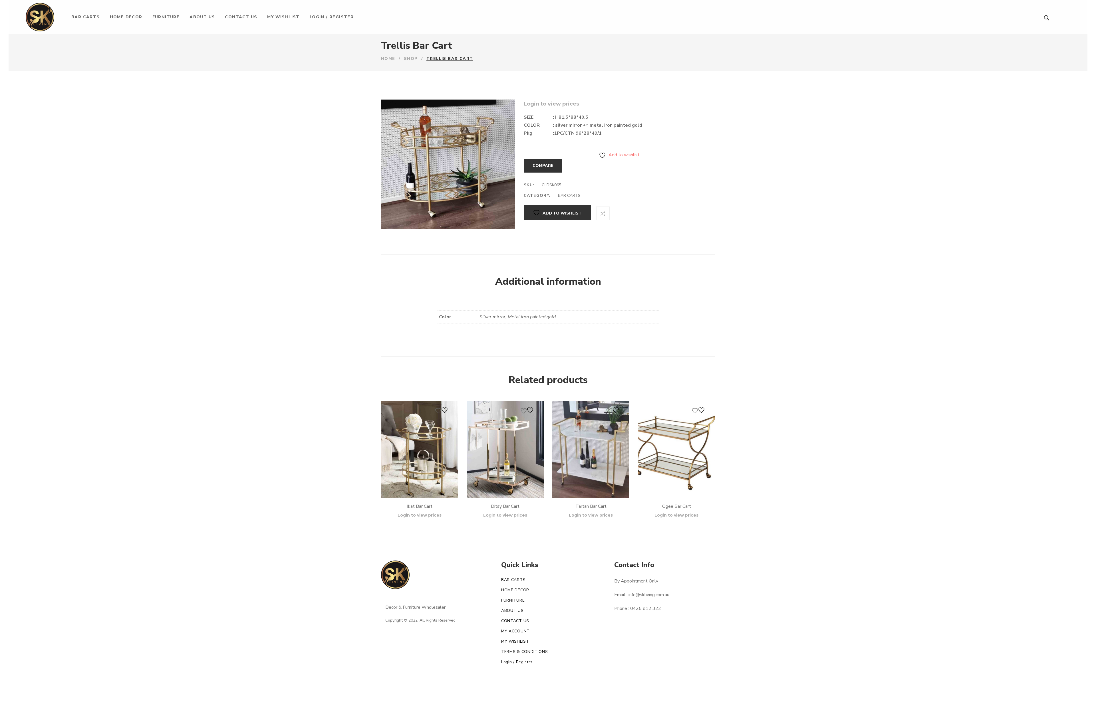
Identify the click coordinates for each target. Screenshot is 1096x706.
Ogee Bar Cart (676, 506)
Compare (543, 165)
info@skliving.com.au (648, 595)
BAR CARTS (569, 195)
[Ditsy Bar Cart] (505, 449)
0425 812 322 (645, 608)
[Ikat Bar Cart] (419, 449)
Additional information (548, 281)
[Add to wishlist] (442, 410)
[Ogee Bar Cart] (676, 449)
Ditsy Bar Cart (505, 506)
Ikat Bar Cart (419, 506)
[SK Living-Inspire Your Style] (40, 17)
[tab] (548, 282)
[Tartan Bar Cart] (590, 449)
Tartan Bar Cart (591, 506)
